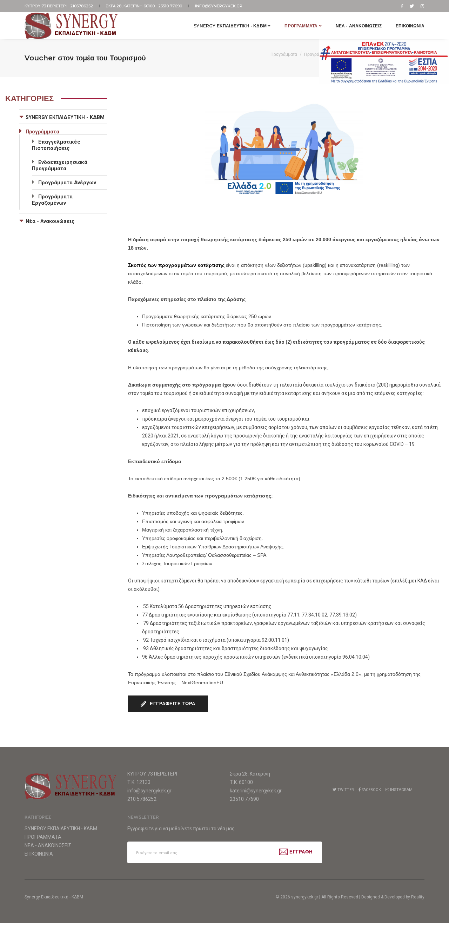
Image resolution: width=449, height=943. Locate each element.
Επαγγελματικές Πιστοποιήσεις (56, 145)
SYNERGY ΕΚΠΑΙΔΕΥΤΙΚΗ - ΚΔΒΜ (65, 117)
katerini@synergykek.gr (256, 790)
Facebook (371, 789)
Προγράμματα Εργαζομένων (52, 199)
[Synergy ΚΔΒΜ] (72, 26)
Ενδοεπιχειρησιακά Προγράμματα (59, 165)
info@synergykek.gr (218, 6)
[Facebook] (402, 6)
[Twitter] (412, 6)
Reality (417, 897)
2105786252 (82, 6)
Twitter (345, 789)
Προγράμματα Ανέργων (67, 182)
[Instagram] (421, 6)
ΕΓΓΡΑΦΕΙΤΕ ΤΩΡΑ (171, 703)
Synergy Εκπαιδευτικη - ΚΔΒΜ (231, 25)
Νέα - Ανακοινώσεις (50, 221)
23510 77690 (170, 6)
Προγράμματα (283, 54)
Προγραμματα (301, 25)
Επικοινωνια (410, 25)
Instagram (401, 789)
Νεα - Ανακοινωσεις (359, 25)
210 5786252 (141, 799)
